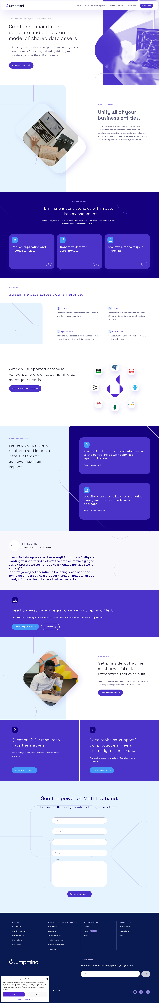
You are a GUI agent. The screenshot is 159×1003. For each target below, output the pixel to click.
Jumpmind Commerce (19, 931)
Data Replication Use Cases (56, 940)
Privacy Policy (29, 999)
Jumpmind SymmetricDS (55, 935)
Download (48, 626)
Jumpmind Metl (52, 931)
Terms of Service (58, 991)
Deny (36, 994)
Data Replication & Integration (94, 6)
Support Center (131, 6)
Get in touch (146, 6)
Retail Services (16, 944)
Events (86, 935)
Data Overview (52, 926)
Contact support (100, 770)
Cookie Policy (20, 999)
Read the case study (93, 465)
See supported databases (23, 388)
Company (87, 926)
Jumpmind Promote (18, 935)
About (111, 6)
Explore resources (23, 770)
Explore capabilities (24, 626)
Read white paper (109, 692)
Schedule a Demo (125, 926)
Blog (120, 6)
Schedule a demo (19, 65)
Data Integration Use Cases (56, 944)
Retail (77, 6)
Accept (14, 994)
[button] (46, 979)
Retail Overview (16, 926)
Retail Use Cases (17, 940)
